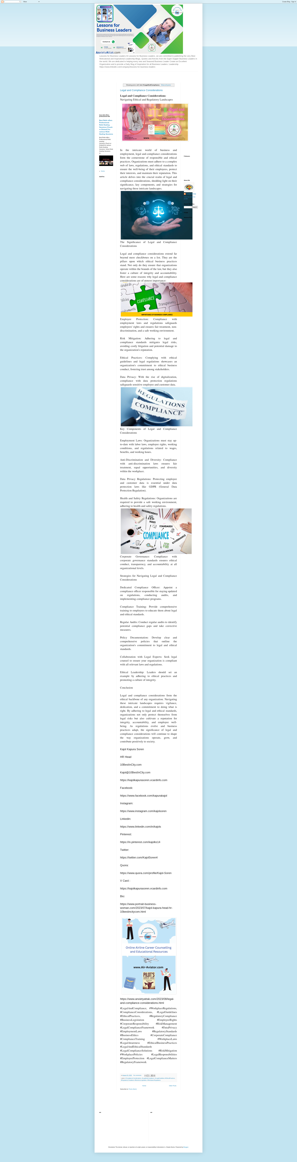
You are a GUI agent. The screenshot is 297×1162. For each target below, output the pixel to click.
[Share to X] (150, 1075)
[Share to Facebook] (152, 1075)
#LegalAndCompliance (148, 1078)
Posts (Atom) (133, 1089)
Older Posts (172, 1086)
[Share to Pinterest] (154, 1075)
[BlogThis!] (148, 1075)
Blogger (185, 1147)
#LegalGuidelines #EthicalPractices (165, 1078)
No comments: (137, 1075)
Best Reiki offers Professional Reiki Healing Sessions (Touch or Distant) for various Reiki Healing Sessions (106, 127)
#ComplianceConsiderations (133, 1078)
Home (144, 1086)
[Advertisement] (126, 74)
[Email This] (145, 1075)
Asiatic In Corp (191, 194)
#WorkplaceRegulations (154, 1080)
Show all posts (166, 85)
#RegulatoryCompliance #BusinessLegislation (134, 1080)
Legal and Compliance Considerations (141, 90)
